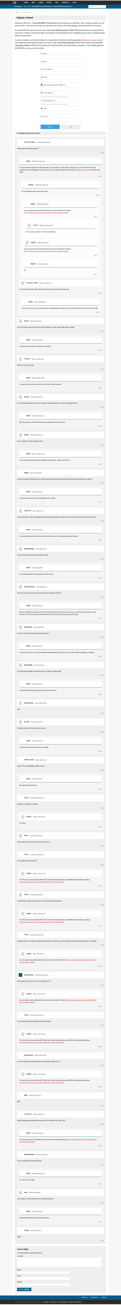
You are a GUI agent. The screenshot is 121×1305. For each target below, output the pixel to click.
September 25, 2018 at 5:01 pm (37, 797)
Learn (41, 2)
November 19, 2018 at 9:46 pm (36, 854)
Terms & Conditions (62, 1301)
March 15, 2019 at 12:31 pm (39, 873)
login (26, 48)
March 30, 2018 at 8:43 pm (36, 396)
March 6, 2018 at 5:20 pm (37, 339)
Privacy (104, 1297)
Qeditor (33, 242)
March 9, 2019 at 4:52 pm (38, 953)
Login (74, 2)
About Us (84, 1297)
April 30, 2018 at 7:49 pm (40, 759)
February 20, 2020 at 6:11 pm (38, 1173)
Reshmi (31, 185)
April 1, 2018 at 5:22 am (37, 491)
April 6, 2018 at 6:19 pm (37, 645)
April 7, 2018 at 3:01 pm (39, 665)
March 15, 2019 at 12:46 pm (39, 816)
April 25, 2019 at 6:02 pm (41, 1154)
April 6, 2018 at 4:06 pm (38, 627)
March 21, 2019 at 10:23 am (39, 1074)
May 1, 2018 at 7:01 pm (37, 778)
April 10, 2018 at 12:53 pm (40, 703)
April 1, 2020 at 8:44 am (37, 1211)
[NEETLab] (60, 0)
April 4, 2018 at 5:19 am (37, 529)
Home (26, 2)
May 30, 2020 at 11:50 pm (35, 1230)
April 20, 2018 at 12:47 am (36, 721)
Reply (102, 152)
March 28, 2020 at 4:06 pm (35, 1192)
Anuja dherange (29, 1154)
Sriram (26, 321)
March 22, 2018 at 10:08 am (38, 377)
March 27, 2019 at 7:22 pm (35, 1095)
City (44, 116)
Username (44, 53)
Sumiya (26, 435)
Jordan (26, 1230)
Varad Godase (28, 975)
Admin (28, 161)
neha (25, 1192)
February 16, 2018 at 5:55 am (38, 161)
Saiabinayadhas (29, 549)
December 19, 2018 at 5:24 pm (41, 184)
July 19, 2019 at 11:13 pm (42, 263)
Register (65, 2)
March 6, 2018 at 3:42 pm (35, 321)
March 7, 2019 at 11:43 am (39, 993)
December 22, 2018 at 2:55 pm (36, 1015)
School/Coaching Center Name (53, 85)
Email (19, 1276)
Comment (20, 1256)
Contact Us (94, 1297)
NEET (33, 2)
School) (100, 40)
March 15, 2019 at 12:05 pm (39, 913)
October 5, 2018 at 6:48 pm (36, 835)
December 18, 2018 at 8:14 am (36, 934)
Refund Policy (77, 1301)
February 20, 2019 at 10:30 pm (46, 225)
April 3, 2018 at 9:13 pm (41, 586)
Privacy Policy (52, 1301)
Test (56, 2)
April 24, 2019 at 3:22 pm (38, 1114)
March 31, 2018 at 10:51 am (38, 415)
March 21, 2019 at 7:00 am (40, 1055)
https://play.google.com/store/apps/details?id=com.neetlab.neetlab (46, 213)
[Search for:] (97, 6)
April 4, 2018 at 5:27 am (37, 605)
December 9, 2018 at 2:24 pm (36, 894)
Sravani (26, 397)
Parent (87, 40)
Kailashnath (28, 627)
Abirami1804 (28, 665)
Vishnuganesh (28, 703)
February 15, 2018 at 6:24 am (43, 142)
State (45, 108)
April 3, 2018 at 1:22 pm (41, 548)
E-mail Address (48, 93)
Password (44, 61)
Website (19, 1282)
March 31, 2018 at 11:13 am (38, 453)
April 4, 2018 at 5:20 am (37, 567)
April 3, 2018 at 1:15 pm (38, 510)
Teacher (93, 40)
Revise (49, 2)
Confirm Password (46, 69)
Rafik (25, 1095)
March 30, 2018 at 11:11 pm (36, 434)
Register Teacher (83, 170)
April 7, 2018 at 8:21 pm (37, 683)
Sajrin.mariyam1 (29, 586)
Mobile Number (48, 101)
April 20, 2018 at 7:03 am (37, 740)
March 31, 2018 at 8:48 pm (36, 472)
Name (45, 77)
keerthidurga (28, 1055)
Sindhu (26, 473)
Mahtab (33, 264)
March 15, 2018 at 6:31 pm (40, 301)
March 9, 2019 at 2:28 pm (43, 242)
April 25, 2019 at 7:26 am (37, 1133)
